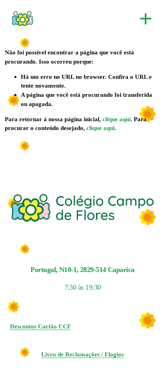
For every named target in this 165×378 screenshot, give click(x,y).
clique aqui (117, 119)
